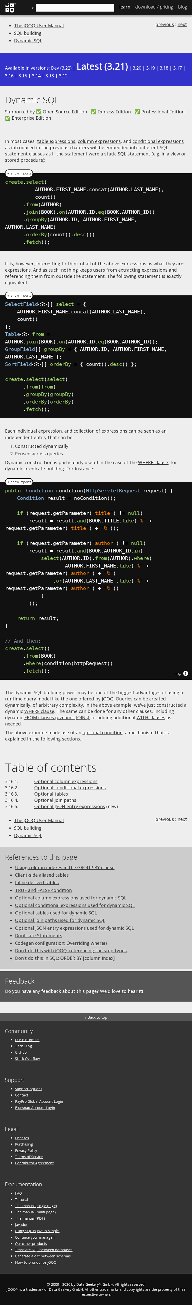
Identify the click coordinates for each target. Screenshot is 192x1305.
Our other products (31, 1243)
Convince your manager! (34, 1237)
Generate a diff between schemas (43, 1256)
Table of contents (51, 767)
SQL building (28, 33)
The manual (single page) (36, 1205)
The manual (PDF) (30, 1218)
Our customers (27, 1039)
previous (164, 24)
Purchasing (24, 1144)
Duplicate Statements (38, 936)
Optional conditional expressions (70, 788)
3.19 (150, 68)
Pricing (154, 7)
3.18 (164, 68)
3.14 (36, 76)
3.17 (177, 68)
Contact (21, 1095)
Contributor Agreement (34, 1163)
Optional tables (51, 794)
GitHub (21, 1052)
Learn (124, 7)
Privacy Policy (26, 1150)
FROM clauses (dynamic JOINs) (56, 717)
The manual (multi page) (35, 1212)
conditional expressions (158, 141)
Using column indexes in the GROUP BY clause (64, 867)
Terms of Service (29, 1156)
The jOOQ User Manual (39, 26)
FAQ (18, 1193)
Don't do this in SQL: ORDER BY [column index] (65, 958)
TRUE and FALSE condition (43, 890)
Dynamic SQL (28, 41)
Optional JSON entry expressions (69, 806)
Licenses (22, 1138)
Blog (182, 7)
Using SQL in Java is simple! (37, 1230)
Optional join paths (55, 800)
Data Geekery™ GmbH (94, 1284)
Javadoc (21, 1224)
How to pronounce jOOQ (35, 1262)
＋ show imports (19, 173)
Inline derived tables (37, 882)
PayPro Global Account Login (39, 1101)
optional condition (102, 732)
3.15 (22, 76)
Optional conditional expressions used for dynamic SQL (75, 905)
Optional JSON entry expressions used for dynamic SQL (74, 928)
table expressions (56, 141)
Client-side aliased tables (42, 875)
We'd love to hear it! (121, 991)
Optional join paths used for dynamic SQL (60, 920)
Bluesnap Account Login (35, 1107)
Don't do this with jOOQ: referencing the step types (71, 951)
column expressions (99, 141)
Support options (28, 1088)
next (182, 24)
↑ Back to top (96, 1017)
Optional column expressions (66, 781)
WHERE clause (153, 462)
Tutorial (21, 1199)
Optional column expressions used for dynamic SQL (70, 898)
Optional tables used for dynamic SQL (56, 913)
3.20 (137, 68)
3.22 (66, 68)
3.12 (63, 76)
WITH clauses (150, 717)
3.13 (50, 76)
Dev (55, 68)
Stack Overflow (27, 1058)
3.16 (9, 76)
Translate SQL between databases (43, 1249)
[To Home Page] (10, 12)
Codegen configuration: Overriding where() (61, 943)
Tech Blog (23, 1046)
